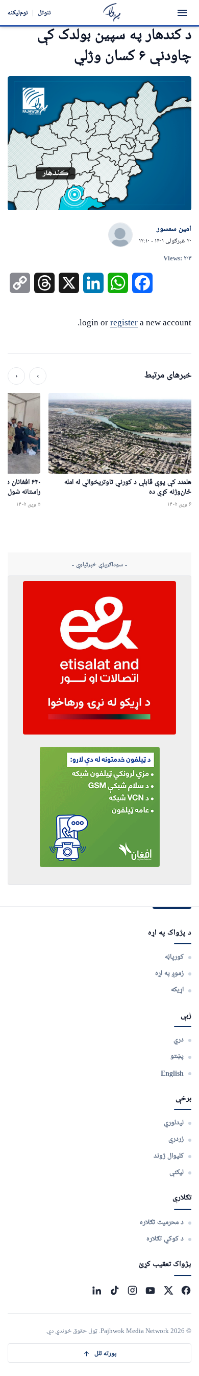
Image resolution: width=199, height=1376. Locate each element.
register (124, 322)
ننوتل (44, 12)
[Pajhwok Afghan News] (112, 13)
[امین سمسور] (120, 235)
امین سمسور (174, 229)
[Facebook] (186, 1290)
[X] (168, 1290)
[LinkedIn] (96, 1290)
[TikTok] (114, 1290)
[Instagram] (132, 1290)
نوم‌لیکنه (18, 12)
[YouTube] (150, 1290)
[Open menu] (182, 12)
